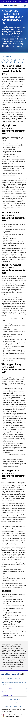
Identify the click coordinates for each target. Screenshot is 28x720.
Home (2, 56)
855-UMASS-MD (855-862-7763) (12, 2)
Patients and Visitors (7, 689)
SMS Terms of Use (14, 703)
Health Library (9, 56)
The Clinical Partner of (13, 683)
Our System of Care (7, 695)
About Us (4, 692)
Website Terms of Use (14, 700)
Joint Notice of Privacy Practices (14, 706)
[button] (26, 688)
